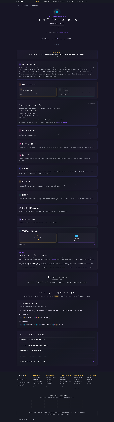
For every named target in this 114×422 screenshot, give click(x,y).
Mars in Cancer (45, 119)
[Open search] (87, 1)
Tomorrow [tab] (69, 39)
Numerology (80, 1)
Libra (63, 403)
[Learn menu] (75, 1)
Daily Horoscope (24, 5)
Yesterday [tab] (44, 39)
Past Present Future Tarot (65, 381)
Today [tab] (57, 39)
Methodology (74, 45)
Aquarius (82, 296)
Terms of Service (90, 385)
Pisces (88, 296)
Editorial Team (90, 379)
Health (64, 45)
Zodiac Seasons (77, 385)
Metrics (68, 45)
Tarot (68, 1)
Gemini (36, 296)
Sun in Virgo (22, 119)
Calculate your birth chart (28, 310)
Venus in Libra (37, 119)
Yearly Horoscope (37, 385)
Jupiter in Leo (53, 119)
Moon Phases (77, 379)
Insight (34, 45)
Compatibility (47, 1)
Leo (47, 296)
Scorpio (62, 296)
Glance (44, 45)
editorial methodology (66, 267)
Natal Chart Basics (77, 383)
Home (18, 5)
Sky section (53, 259)
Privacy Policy (90, 383)
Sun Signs (48, 379)
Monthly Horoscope (67, 310)
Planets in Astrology (78, 377)
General (39, 45)
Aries (25, 296)
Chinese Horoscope (37, 386)
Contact (88, 381)
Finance (60, 45)
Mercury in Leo (29, 119)
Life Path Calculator (64, 385)
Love (51, 45)
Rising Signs (49, 383)
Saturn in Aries (60, 119)
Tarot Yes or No (63, 379)
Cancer (41, 296)
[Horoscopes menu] (42, 1)
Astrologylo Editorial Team (62, 32)
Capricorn (75, 296)
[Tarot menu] (70, 1)
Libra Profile (41, 310)
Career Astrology (77, 386)
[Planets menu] (65, 1)
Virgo (51, 296)
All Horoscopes (36, 377)
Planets (62, 1)
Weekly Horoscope (53, 310)
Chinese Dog (80, 310)
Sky (48, 45)
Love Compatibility (50, 385)
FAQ (80, 45)
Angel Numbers (63, 386)
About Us (89, 377)
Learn (73, 1)
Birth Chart (56, 1)
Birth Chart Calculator (51, 377)
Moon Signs (49, 381)
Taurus (30, 296)
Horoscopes (39, 1)
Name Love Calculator (51, 386)
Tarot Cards (62, 377)
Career (55, 45)
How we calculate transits (62, 122)
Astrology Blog (77, 388)
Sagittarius (68, 296)
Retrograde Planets (78, 381)
